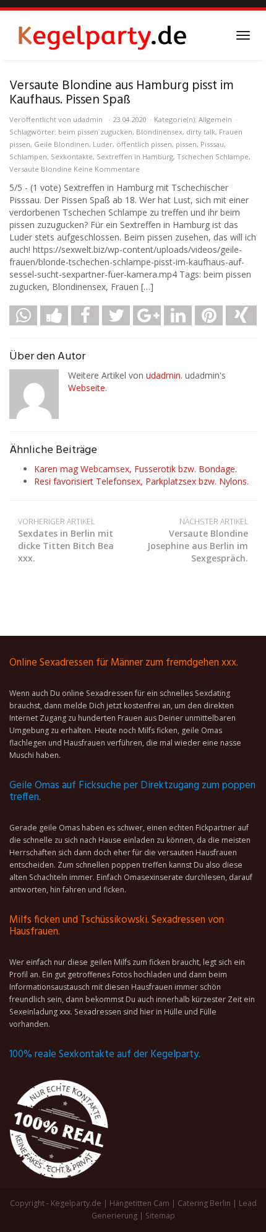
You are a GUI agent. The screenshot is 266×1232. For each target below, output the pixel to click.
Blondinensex (159, 131)
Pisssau (212, 144)
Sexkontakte (72, 156)
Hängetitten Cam (139, 1203)
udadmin (88, 119)
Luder (103, 144)
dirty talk (200, 131)
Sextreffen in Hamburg (135, 156)
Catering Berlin (204, 1203)
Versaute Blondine (40, 169)
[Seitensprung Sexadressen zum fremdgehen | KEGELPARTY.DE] (102, 35)
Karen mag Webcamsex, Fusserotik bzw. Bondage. (135, 469)
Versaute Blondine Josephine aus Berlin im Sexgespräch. (197, 540)
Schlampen (28, 156)
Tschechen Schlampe (213, 156)
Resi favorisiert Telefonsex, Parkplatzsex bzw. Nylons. (141, 481)
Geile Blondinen (61, 144)
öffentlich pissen (144, 144)
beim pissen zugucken (95, 131)
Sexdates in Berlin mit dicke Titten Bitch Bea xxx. (66, 540)
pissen (186, 144)
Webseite (86, 388)
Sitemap (160, 1215)
